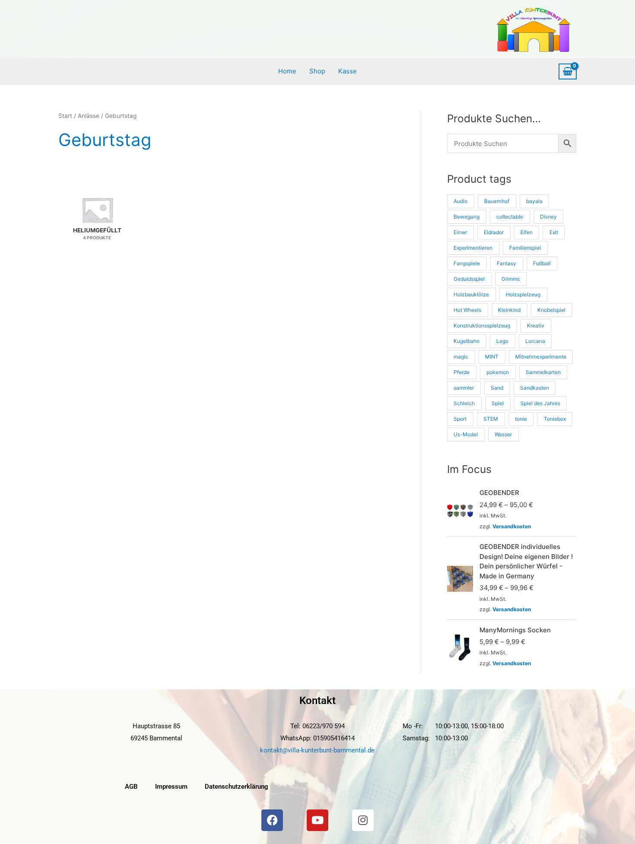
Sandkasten (534, 387)
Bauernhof (496, 201)
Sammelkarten (543, 372)
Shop (317, 71)
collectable (509, 216)
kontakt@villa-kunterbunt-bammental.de (317, 750)
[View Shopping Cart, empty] (568, 71)
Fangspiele (467, 263)
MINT (491, 356)
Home (287, 71)
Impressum (171, 786)
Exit (553, 232)
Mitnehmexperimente (540, 356)
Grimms (511, 279)
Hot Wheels (467, 310)
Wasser (503, 434)
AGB (131, 786)
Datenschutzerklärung (236, 786)
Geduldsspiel (469, 279)
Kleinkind (509, 310)
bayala (534, 201)
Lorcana (535, 341)
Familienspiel (525, 247)
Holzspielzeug (523, 294)
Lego (502, 341)
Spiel (498, 403)
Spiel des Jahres (540, 403)
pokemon (497, 372)
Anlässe (88, 115)
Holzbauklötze (471, 294)
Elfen (527, 232)
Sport (460, 419)
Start (65, 115)
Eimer (460, 232)
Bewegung (466, 216)
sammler (464, 387)
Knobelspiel (551, 310)
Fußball (542, 263)
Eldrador (494, 232)
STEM (490, 419)
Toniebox (555, 419)
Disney (548, 216)
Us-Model (466, 434)
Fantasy (506, 263)
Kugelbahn (466, 341)
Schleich (464, 403)
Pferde (462, 372)
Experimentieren (473, 247)
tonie (521, 419)
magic (461, 356)
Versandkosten (511, 526)
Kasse (347, 71)
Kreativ (535, 325)
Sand (497, 387)
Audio (460, 201)
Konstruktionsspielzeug (482, 325)
